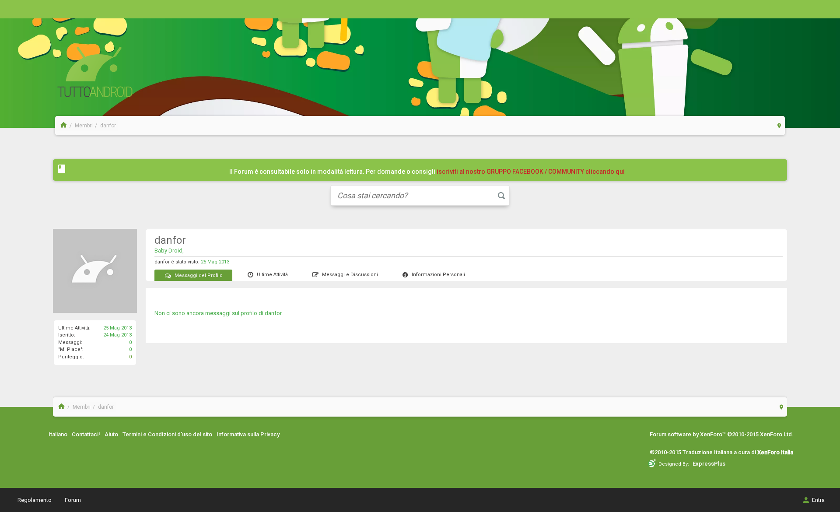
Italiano (58, 434)
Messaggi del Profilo (199, 275)
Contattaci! (86, 434)
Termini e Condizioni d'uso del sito (167, 434)
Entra (818, 500)
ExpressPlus (709, 463)
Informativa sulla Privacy (248, 434)
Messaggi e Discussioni (350, 274)
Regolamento (35, 500)
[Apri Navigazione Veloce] (779, 125)
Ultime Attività (272, 274)
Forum (73, 500)
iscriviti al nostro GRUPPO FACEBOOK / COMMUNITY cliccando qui (531, 171)
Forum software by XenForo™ (722, 434)
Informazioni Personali (438, 274)
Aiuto (111, 434)
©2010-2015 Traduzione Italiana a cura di (721, 452)
